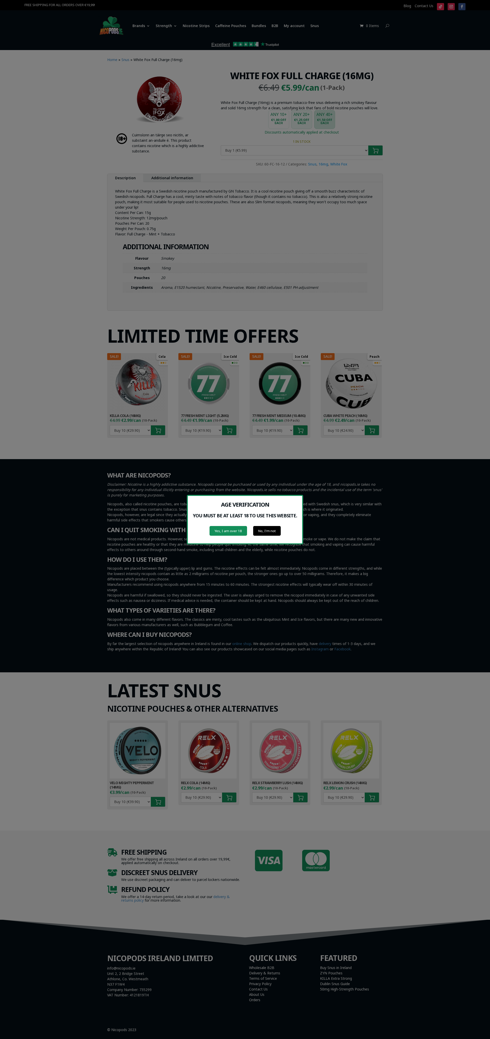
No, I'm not (267, 531)
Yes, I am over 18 (228, 531)
